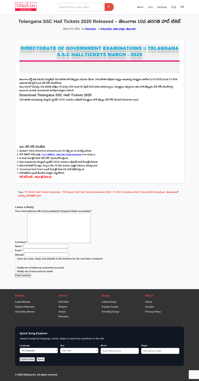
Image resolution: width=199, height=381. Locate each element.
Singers (62, 307)
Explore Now (27, 359)
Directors (63, 316)
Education (106, 29)
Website (19, 255)
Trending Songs (110, 311)
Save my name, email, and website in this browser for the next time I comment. (60, 258)
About (148, 302)
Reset (41, 359)
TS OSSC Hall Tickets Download (42, 192)
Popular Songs (110, 307)
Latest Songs (109, 302)
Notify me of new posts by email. (35, 271)
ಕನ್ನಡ (173, 7)
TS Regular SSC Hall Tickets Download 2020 (86, 192)
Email (19, 250)
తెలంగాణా (131, 29)
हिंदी (182, 7)
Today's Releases (25, 307)
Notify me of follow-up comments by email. (40, 267)
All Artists (63, 302)
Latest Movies (22, 302)
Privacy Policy (153, 311)
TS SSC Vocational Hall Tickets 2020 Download (139, 192)
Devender (90, 29)
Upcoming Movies (25, 311)
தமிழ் (150, 7)
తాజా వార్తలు (119, 29)
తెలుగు (140, 7)
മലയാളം (162, 7)
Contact (149, 307)
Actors (62, 311)
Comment (21, 242)
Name (19, 246)
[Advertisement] (99, 123)
